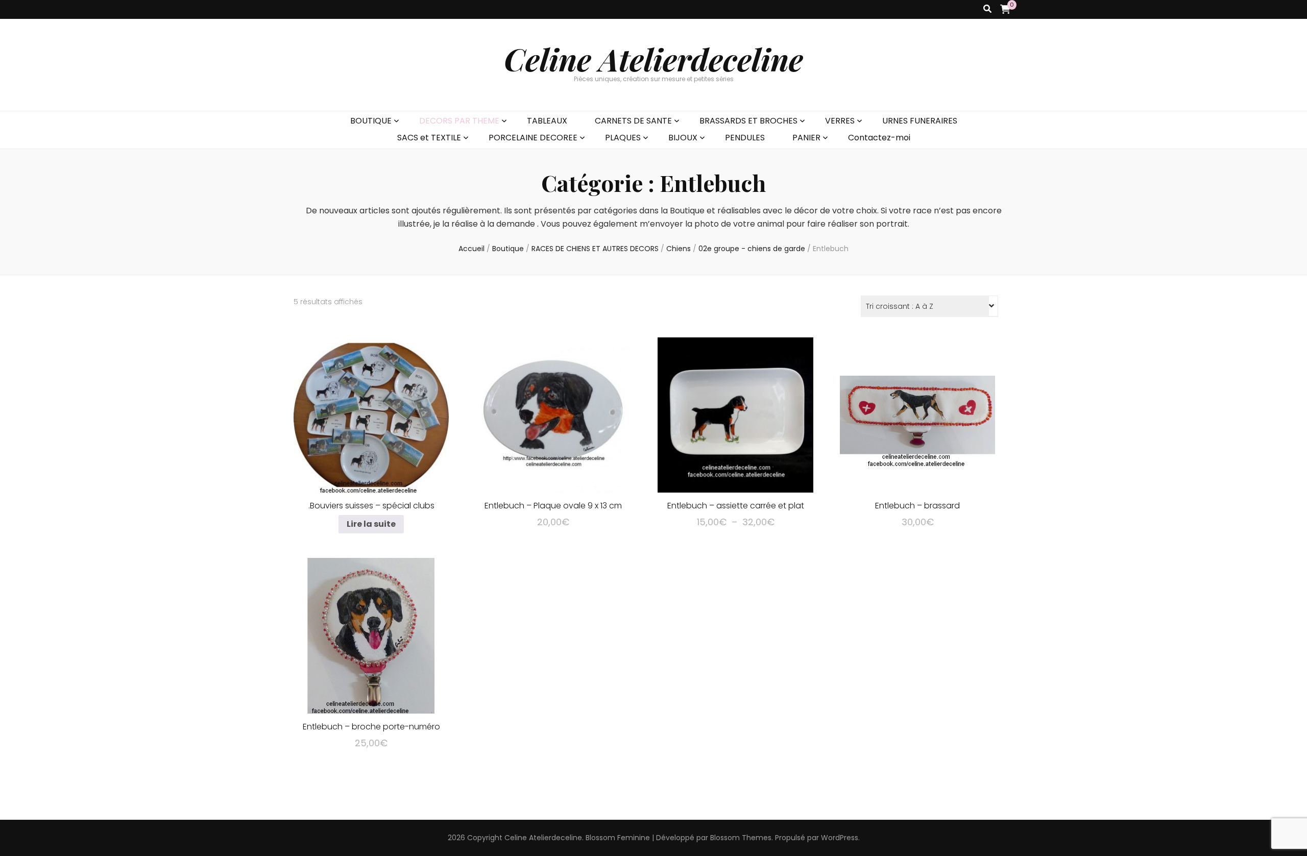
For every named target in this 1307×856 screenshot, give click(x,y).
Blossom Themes (740, 838)
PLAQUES (623, 137)
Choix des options (735, 413)
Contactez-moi (879, 137)
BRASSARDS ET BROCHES (748, 121)
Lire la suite (371, 524)
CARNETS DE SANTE (633, 121)
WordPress (839, 838)
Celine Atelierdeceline (653, 58)
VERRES (840, 121)
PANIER (806, 137)
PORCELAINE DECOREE (533, 137)
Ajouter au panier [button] (553, 413)
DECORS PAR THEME (459, 121)
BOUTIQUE (371, 121)
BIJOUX (682, 137)
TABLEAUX (547, 121)
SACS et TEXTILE (429, 137)
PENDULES (745, 137)
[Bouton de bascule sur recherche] (987, 9)
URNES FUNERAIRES (919, 121)
